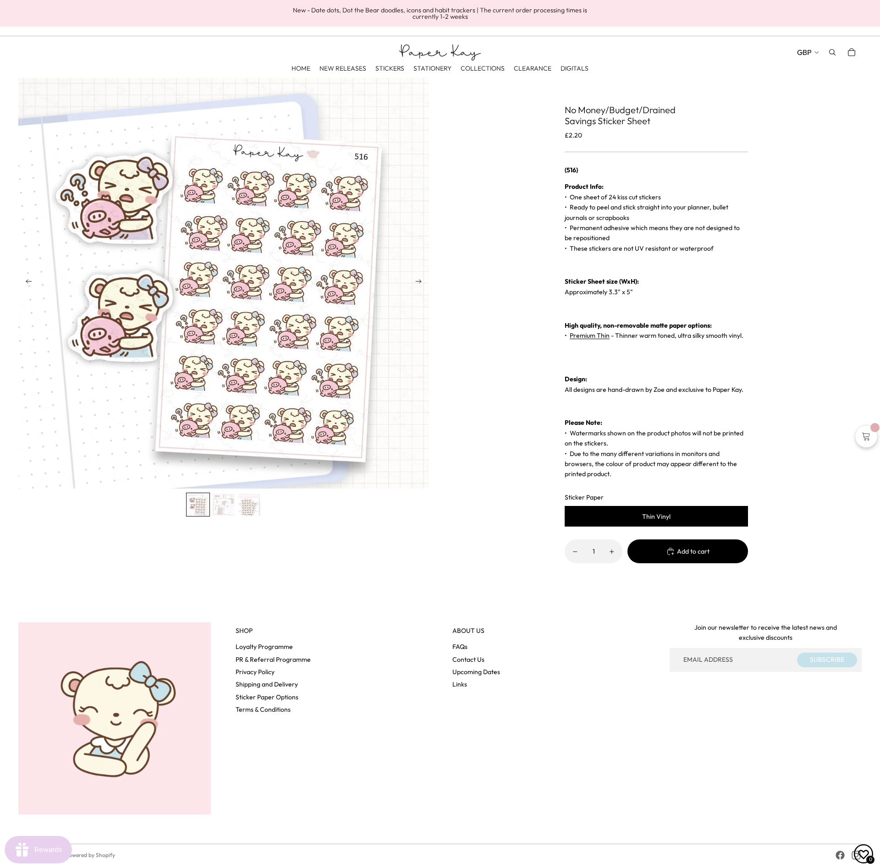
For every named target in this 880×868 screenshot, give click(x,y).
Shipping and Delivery (267, 684)
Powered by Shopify (90, 855)
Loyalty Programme (264, 647)
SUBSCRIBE (827, 659)
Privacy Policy (255, 672)
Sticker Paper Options (267, 697)
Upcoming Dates (476, 672)
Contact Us (468, 659)
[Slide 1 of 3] (198, 505)
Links (459, 684)
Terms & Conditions (263, 709)
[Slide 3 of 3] (249, 505)
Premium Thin (590, 335)
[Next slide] (421, 283)
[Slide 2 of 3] (224, 505)
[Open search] (832, 52)
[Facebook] (840, 855)
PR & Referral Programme (273, 659)
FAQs (460, 647)
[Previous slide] (25, 283)
